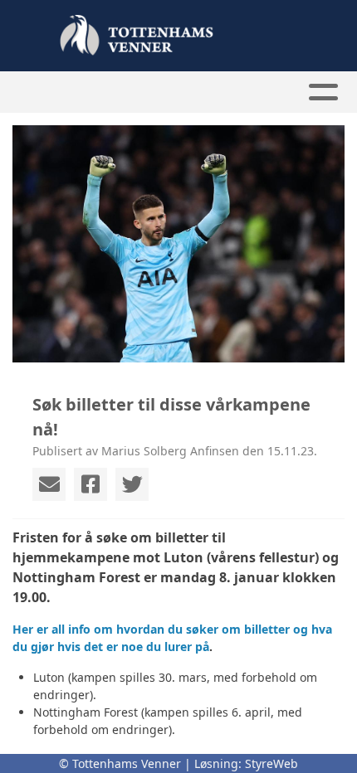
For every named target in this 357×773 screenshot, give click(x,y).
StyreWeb (271, 763)
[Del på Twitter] (132, 484)
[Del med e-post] (49, 484)
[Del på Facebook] (90, 484)
